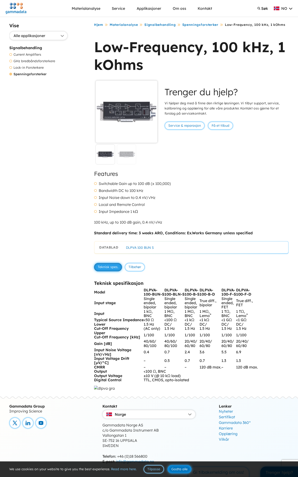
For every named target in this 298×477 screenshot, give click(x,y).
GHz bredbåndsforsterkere (34, 61)
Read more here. (124, 469)
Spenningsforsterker (30, 74)
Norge (120, 414)
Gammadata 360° (235, 422)
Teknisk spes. (108, 267)
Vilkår (224, 439)
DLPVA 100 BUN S (140, 247)
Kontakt (205, 8)
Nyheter (226, 411)
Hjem (98, 25)
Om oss (179, 8)
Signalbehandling (160, 25)
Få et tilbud (220, 125)
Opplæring (228, 433)
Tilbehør (135, 267)
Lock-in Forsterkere (29, 68)
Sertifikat (227, 417)
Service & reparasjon (184, 125)
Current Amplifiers (27, 55)
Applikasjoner (149, 8)
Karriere (226, 428)
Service (118, 8)
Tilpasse (153, 469)
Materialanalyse (86, 8)
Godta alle (179, 469)
